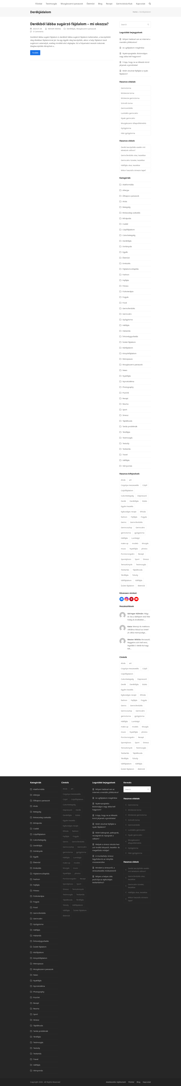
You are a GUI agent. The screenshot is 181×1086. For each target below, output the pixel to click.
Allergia (126, 190)
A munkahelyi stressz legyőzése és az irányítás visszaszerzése (102, 859)
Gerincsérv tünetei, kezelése (133, 160)
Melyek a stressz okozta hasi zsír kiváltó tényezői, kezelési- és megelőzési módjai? (106, 847)
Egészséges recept (128, 511)
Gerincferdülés (129, 308)
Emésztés (126, 263)
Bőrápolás (127, 218)
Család (125, 224)
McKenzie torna (127, 93)
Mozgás (145, 543)
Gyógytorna (126, 128)
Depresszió (142, 495)
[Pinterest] (131, 599)
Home (135, 12)
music (123, 548)
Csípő (144, 485)
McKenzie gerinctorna (130, 98)
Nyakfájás (127, 376)
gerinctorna (126, 533)
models (135, 543)
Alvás (125, 201)
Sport (125, 409)
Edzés (144, 501)
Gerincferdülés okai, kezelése (133, 155)
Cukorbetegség (129, 235)
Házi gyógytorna (128, 133)
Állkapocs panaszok (131, 196)
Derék (123, 501)
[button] (150, 4)
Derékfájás (71, 29)
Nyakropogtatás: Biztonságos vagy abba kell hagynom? (103, 806)
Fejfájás (126, 280)
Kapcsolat (147, 1082)
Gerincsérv (127, 314)
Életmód (126, 257)
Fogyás (126, 297)
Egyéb (125, 252)
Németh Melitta (54, 29)
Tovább (35, 52)
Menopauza (127, 359)
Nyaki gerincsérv (128, 118)
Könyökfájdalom (129, 353)
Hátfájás (126, 325)
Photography (128, 387)
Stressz (125, 415)
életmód (141, 585)
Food (125, 302)
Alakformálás (128, 184)
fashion (124, 517)
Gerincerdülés (127, 108)
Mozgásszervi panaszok (86, 29)
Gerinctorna (126, 88)
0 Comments (38, 31)
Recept (125, 398)
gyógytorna (139, 533)
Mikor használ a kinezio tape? (133, 170)
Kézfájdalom (128, 347)
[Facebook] (121, 599)
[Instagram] (126, 599)
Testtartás (127, 449)
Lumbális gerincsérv (129, 113)
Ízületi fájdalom (129, 342)
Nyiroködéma (128, 381)
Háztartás (127, 331)
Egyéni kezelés (127, 506)
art (130, 480)
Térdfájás (126, 432)
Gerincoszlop (126, 527)
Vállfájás (126, 460)
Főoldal (131, 1082)
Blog (138, 1082)
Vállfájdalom (126, 580)
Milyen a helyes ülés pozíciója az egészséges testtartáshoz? (102, 879)
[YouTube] (136, 599)
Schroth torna (126, 103)
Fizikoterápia (128, 291)
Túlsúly (135, 575)
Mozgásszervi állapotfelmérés (133, 123)
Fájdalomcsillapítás (131, 269)
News (125, 370)
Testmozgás (127, 437)
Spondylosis (126, 559)
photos (144, 548)
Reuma (125, 404)
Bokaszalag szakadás (131, 212)
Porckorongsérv (127, 554)
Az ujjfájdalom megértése (133, 47)
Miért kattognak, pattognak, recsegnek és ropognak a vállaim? (105, 835)
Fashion (126, 274)
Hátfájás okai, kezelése (130, 165)
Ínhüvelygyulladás (130, 336)
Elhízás (143, 511)
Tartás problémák (130, 426)
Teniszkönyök (126, 564)
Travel (125, 454)
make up (124, 543)
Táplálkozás (127, 421)
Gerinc (123, 522)
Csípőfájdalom (129, 229)
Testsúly (126, 443)
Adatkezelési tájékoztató (116, 1082)
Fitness (125, 286)
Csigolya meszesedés (130, 485)
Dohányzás (127, 246)
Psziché (126, 392)
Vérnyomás (127, 466)
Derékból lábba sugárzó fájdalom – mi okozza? (69, 24)
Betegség (126, 207)
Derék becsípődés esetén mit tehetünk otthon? (133, 148)
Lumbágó (136, 538)
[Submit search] (148, 24)
